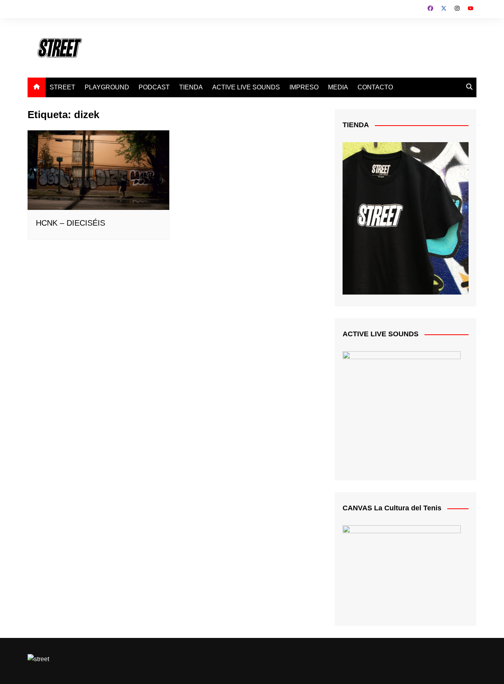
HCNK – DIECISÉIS (70, 223)
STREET (62, 87)
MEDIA (338, 87)
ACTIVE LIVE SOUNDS (246, 87)
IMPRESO (304, 87)
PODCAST (154, 87)
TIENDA (191, 87)
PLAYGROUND (107, 87)
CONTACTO (375, 87)
